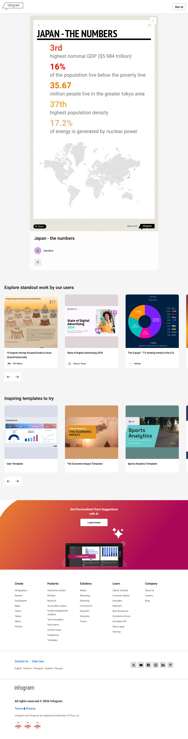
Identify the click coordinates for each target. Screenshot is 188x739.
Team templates (55, 619)
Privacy (30, 708)
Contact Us (21, 661)
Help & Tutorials (120, 590)
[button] (128, 176)
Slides (18, 621)
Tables (18, 616)
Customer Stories (121, 595)
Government (86, 605)
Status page (118, 626)
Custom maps (54, 629)
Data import (53, 624)
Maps (17, 605)
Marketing (85, 595)
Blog (147, 600)
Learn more (94, 522)
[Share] (37, 262)
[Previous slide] (8, 376)
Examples (117, 600)
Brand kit (51, 600)
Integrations (53, 635)
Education (85, 616)
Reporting (84, 600)
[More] (152, 20)
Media (83, 590)
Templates (52, 640)
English (18, 668)
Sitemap (117, 631)
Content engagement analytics (57, 612)
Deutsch (27, 668)
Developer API (119, 621)
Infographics (21, 590)
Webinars (117, 605)
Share (41, 226)
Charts (18, 611)
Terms (19, 708)
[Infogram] (12, 7)
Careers (149, 595)
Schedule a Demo (121, 616)
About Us (149, 590)
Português (38, 668)
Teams (83, 621)
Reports (18, 595)
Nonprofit (84, 611)
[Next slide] (17, 376)
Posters (18, 626)
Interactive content (56, 590)
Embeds (51, 595)
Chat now (38, 661)
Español (49, 668)
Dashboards (21, 600)
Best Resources (120, 611)
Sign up (179, 6)
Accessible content (56, 605)
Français (58, 668)
